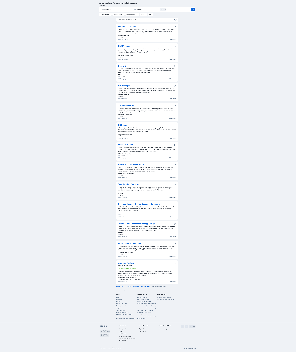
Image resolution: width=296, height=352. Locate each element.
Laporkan (173, 39)
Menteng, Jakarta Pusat (122, 305)
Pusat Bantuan (122, 334)
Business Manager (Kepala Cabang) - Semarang (139, 204)
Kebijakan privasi (116, 348)
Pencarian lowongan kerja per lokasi (166, 299)
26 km (162, 9)
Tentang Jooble (123, 329)
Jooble (194, 348)
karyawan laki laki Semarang (144, 301)
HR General (123, 125)
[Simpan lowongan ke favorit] (174, 26)
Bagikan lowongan (144, 329)
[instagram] (186, 326)
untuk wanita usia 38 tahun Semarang (146, 316)
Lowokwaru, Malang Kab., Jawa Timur (125, 318)
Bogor (117, 297)
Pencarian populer (121, 291)
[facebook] (182, 326)
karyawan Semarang (142, 297)
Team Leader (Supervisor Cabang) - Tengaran (138, 224)
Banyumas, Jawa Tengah (122, 312)
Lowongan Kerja (143, 331)
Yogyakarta (119, 308)
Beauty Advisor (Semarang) (130, 243)
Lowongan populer (164, 329)
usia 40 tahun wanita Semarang (145, 310)
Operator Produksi (126, 145)
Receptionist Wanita (127, 26)
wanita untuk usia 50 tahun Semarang (146, 305)
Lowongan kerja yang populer (164, 297)
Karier (120, 331)
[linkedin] (193, 326)
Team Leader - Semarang (129, 184)
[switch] (175, 19)
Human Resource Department (131, 164)
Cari (193, 9)
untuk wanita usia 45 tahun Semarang (146, 308)
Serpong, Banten (120, 310)
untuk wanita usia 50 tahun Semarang (146, 303)
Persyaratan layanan (105, 348)
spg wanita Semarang (142, 318)
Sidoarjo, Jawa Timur (121, 303)
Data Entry (122, 66)
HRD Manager (124, 46)
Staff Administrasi (126, 105)
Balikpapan (119, 299)
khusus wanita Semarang (143, 299)
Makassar (118, 301)
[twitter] (190, 326)
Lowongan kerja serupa (125, 336)
